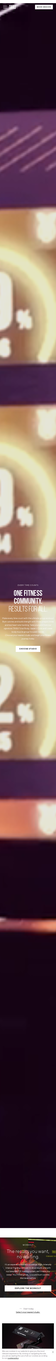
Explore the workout (28, 1288)
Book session (44, 7)
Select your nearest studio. (28, 1312)
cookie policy (13, 1358)
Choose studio (28, 649)
